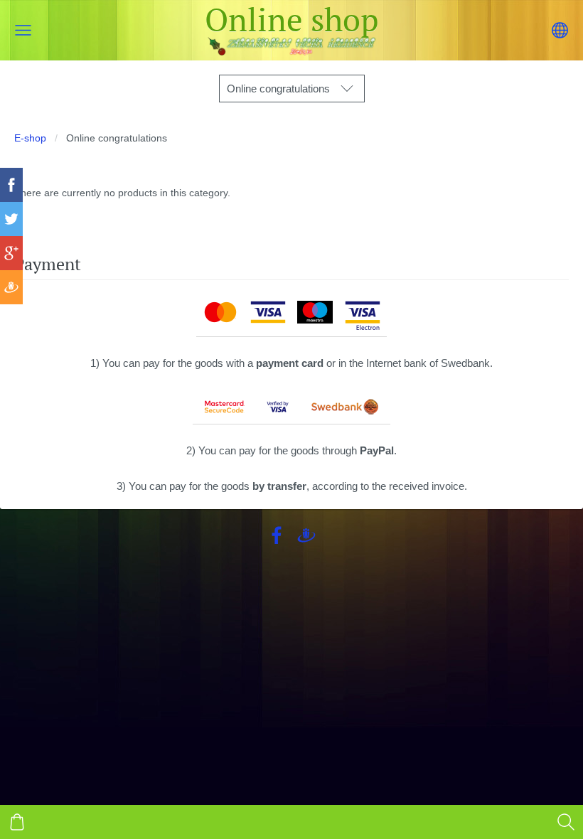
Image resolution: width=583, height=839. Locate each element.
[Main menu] (23, 30)
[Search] (566, 822)
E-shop (30, 138)
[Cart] (17, 822)
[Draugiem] (306, 535)
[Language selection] (559, 30)
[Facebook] (276, 535)
